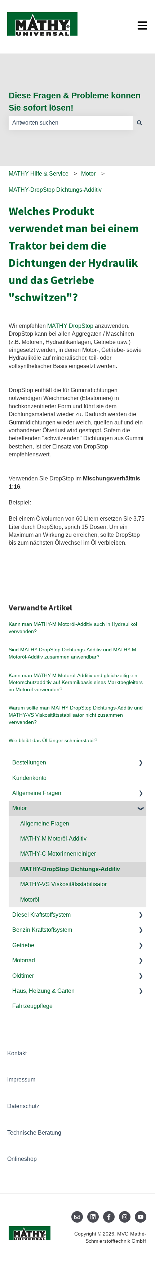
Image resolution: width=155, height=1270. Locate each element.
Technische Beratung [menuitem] (34, 1133)
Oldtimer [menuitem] (23, 976)
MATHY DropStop (70, 326)
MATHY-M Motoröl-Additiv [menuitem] (53, 839)
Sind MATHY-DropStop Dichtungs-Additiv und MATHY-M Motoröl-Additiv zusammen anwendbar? (72, 653)
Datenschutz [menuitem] (23, 1106)
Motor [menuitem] (19, 808)
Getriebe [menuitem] (23, 945)
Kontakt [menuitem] (17, 1053)
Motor (88, 174)
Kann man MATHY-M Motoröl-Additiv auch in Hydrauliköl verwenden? (73, 627)
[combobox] (71, 123)
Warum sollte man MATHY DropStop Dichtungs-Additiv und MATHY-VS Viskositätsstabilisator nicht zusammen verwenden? (76, 715)
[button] (140, 763)
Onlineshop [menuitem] (22, 1159)
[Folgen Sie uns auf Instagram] (124, 1217)
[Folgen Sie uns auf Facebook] (109, 1217)
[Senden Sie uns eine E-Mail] (77, 1217)
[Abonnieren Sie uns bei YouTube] (140, 1217)
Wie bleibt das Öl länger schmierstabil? (53, 740)
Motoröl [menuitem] (29, 900)
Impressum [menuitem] (21, 1079)
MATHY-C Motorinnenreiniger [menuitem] (58, 854)
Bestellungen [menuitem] (29, 762)
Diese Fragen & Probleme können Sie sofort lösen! (75, 102)
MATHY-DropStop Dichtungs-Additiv (55, 190)
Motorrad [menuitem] (23, 960)
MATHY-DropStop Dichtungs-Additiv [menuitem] (70, 869)
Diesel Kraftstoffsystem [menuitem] (41, 915)
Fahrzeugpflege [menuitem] (32, 1006)
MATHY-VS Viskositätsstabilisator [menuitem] (63, 884)
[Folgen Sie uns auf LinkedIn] (93, 1217)
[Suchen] (139, 123)
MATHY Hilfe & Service (38, 174)
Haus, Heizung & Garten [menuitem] (43, 991)
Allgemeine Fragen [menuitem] (36, 793)
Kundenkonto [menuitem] (29, 778)
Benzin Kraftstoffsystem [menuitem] (42, 930)
